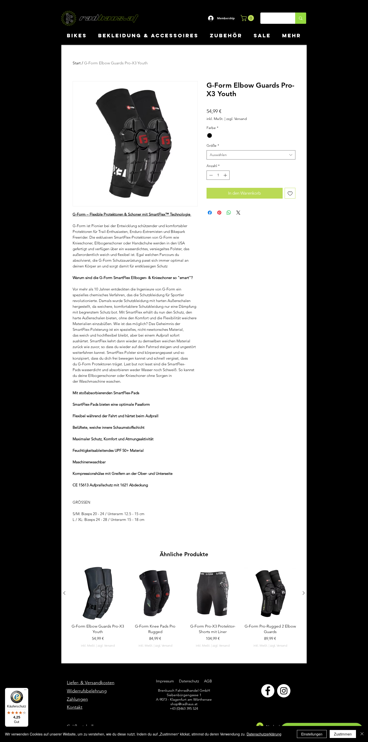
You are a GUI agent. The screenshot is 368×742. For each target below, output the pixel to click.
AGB (207, 681)
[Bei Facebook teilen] (210, 213)
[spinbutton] (218, 175)
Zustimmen (343, 733)
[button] (248, 18)
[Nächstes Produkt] (304, 593)
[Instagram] (283, 690)
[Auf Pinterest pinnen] (219, 213)
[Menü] (25, 691)
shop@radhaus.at (184, 704)
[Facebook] (267, 690)
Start (77, 63)
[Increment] (226, 175)
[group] (184, 607)
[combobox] (251, 155)
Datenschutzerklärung (264, 733)
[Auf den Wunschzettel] (290, 193)
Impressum (165, 681)
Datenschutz (189, 681)
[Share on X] (238, 213)
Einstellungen (311, 733)
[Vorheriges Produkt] (64, 593)
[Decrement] (210, 175)
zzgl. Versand (236, 118)
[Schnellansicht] (98, 593)
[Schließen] (362, 734)
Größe (213, 145)
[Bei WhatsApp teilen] (229, 213)
